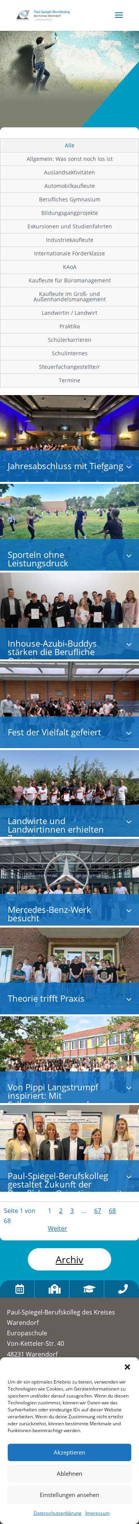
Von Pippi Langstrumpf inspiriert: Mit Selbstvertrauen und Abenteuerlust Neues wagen (64, 1100)
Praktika (69, 326)
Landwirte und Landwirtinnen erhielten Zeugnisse (56, 829)
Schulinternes (70, 353)
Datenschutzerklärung (57, 1513)
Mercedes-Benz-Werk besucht (49, 914)
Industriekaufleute (69, 239)
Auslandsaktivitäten (69, 172)
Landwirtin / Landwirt (69, 312)
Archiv (69, 1259)
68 (112, 1210)
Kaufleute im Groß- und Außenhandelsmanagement (70, 296)
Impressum (97, 1513)
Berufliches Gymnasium (69, 199)
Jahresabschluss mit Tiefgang (65, 466)
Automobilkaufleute (69, 185)
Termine (69, 380)
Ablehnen (69, 1473)
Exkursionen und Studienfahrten (69, 226)
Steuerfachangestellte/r (69, 366)
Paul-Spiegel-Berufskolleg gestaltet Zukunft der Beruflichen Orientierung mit (65, 1184)
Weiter (57, 1228)
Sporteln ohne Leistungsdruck (38, 559)
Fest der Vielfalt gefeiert (54, 732)
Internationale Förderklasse (69, 253)
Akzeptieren (69, 1452)
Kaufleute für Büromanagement (70, 280)
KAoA (69, 266)
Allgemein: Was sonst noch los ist (70, 158)
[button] (127, 1367)
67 (97, 1210)
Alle (70, 145)
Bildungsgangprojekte (69, 212)
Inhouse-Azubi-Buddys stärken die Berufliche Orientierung (52, 652)
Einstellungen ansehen (69, 1495)
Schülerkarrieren (70, 339)
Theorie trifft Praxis (46, 998)
